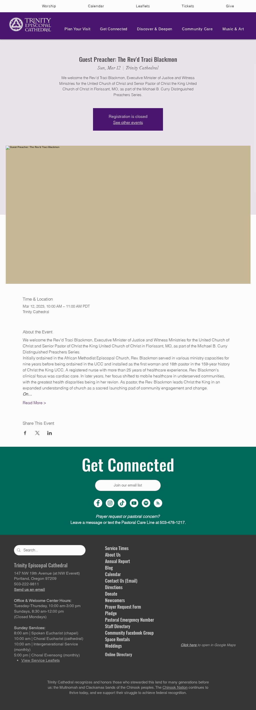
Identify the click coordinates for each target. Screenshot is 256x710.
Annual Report (117, 561)
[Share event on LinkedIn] (49, 433)
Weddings (113, 645)
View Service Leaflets (40, 660)
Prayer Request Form (123, 606)
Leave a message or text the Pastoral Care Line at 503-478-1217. (128, 522)
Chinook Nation (175, 687)
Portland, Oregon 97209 (35, 578)
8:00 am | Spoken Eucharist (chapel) (46, 633)
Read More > (34, 402)
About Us (112, 554)
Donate (111, 593)
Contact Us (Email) (121, 580)
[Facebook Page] (98, 503)
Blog (109, 567)
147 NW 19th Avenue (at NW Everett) (47, 573)
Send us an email (29, 589)
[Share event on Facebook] (25, 433)
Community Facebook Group (129, 632)
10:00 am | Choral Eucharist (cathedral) (48, 638)
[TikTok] (122, 503)
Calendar (113, 574)
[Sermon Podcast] (158, 503)
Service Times (116, 548)
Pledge (111, 613)
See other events (128, 122)
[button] (76, 29)
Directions (113, 587)
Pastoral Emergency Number (129, 619)
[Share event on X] (37, 433)
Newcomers (115, 600)
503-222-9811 (26, 584)
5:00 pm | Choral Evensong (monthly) (47, 655)
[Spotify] (146, 503)
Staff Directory (117, 626)
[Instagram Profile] (110, 503)
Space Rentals (117, 639)
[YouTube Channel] (134, 503)
